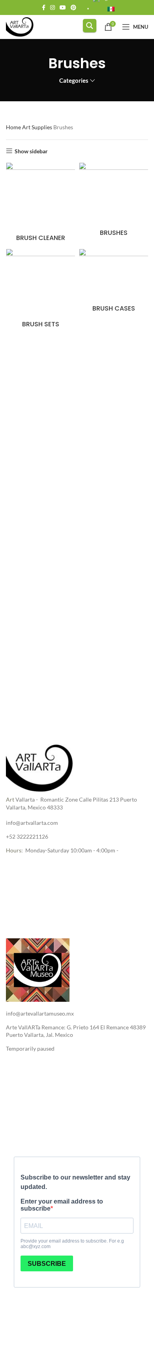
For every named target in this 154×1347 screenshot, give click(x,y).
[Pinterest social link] (73, 7)
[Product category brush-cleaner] (40, 203)
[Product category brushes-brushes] (113, 201)
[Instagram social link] (52, 7)
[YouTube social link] (62, 7)
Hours (13, 850)
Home (14, 127)
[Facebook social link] (43, 7)
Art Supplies (37, 127)
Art (10, 799)
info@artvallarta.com (32, 822)
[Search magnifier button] (89, 25)
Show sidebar (31, 151)
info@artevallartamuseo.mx (40, 1013)
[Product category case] (113, 282)
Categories (73, 81)
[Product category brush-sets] (40, 290)
